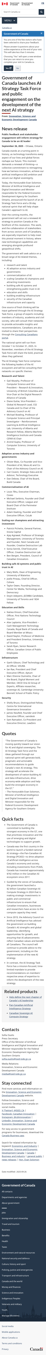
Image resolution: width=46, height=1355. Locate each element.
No (18, 69)
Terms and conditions (12, 1343)
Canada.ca (7, 27)
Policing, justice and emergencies (17, 1270)
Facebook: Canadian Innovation (18, 1113)
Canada (30, 1152)
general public (34, 1156)
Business (6, 1229)
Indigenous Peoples (11, 1298)
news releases (9, 1159)
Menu (8, 20)
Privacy (5, 1349)
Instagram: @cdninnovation (16, 1117)
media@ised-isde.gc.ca (14, 1073)
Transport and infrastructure (15, 1275)
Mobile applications (11, 1332)
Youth (4, 1310)
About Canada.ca (10, 1337)
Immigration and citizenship (15, 1218)
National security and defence (16, 1258)
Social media (7, 1326)
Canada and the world (12, 1281)
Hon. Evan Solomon (29, 1159)
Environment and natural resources (18, 1252)
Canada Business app (13, 1135)
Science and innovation (12, 1292)
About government (11, 1203)
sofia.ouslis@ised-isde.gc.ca (16, 1058)
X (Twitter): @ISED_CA (13, 1110)
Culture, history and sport (14, 1264)
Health (5, 1241)
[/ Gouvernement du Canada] (17, 3)
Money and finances (11, 1287)
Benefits (5, 1235)
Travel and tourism (10, 1224)
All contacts (7, 1191)
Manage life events (10, 1315)
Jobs (4, 1212)
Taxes (4, 1247)
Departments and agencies (14, 1197)
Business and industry (13, 1156)
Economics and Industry (24, 1146)
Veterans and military (12, 1304)
